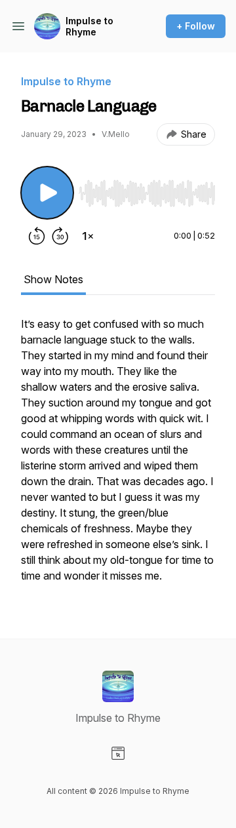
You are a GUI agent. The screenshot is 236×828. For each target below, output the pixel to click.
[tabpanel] (118, 456)
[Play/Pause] (47, 193)
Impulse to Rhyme (89, 26)
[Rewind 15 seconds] (37, 236)
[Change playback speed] (88, 236)
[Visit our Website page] (118, 753)
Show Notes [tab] (53, 279)
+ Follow (195, 25)
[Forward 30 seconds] (60, 236)
